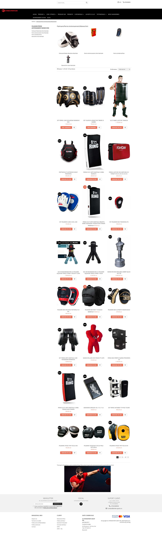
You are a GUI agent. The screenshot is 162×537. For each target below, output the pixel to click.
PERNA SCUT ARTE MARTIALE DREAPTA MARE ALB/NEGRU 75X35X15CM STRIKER (93, 222)
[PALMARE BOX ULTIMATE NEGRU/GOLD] (119, 296)
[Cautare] (86, 2)
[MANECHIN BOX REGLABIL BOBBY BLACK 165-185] (119, 252)
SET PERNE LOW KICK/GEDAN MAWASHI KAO (68, 121)
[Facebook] (81, 504)
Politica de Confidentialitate (50, 507)
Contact (34, 526)
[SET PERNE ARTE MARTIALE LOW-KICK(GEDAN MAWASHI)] (68, 339)
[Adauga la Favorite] (74, 127)
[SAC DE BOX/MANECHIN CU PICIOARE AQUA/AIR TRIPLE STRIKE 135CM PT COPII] (68, 252)
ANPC (58, 526)
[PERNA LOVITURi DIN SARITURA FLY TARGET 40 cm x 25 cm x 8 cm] (119, 152)
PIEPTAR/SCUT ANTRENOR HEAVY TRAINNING (68, 173)
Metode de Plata (61, 519)
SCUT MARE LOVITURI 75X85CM (119, 120)
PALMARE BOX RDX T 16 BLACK (93, 310)
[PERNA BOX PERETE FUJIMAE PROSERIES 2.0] (119, 339)
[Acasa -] (9, 11)
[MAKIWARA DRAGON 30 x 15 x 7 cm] (93, 388)
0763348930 (115, 506)
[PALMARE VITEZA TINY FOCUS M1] (119, 432)
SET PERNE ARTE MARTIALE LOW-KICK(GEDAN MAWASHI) (68, 358)
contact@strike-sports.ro (115, 508)
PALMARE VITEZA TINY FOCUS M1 (119, 445)
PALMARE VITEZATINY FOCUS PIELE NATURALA (93, 446)
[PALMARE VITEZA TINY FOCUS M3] (68, 432)
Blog (48, 17)
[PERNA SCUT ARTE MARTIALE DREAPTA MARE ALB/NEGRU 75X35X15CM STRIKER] (93, 202)
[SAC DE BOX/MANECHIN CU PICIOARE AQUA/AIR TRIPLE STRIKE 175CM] (93, 252)
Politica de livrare (36, 525)
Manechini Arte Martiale (38, 36)
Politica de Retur (61, 521)
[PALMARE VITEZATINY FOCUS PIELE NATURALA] (93, 432)
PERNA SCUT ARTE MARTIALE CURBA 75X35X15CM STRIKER (68, 408)
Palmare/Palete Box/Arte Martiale (40, 31)
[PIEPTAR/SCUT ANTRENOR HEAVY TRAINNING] (68, 152)
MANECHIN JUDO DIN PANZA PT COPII (93, 358)
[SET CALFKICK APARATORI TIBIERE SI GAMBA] (93, 97)
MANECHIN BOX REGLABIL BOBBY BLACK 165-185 (118, 272)
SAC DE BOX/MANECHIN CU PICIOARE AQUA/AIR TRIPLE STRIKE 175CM (93, 272)
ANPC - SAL (60, 528)
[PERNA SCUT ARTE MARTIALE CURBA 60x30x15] (93, 152)
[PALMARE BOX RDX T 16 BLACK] (93, 296)
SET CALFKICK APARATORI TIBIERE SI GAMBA (93, 121)
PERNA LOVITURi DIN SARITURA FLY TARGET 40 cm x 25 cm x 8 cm (119, 173)
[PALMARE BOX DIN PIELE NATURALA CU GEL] (68, 296)
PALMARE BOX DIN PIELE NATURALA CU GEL (68, 310)
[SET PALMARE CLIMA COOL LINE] (68, 202)
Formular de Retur (61, 525)
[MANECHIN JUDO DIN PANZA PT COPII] (93, 339)
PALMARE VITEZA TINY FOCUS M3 (68, 445)
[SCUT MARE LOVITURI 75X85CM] (119, 97)
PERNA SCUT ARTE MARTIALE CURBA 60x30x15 (93, 173)
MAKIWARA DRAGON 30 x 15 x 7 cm (94, 407)
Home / (34, 21)
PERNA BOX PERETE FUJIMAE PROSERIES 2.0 (119, 358)
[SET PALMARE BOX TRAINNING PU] (119, 202)
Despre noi (34, 519)
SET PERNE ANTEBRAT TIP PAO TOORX (119, 407)
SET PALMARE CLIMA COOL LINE (68, 222)
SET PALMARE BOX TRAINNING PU (119, 222)
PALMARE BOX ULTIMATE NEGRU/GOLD (119, 310)
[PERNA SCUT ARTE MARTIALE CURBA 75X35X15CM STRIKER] (68, 388)
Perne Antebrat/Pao (37, 34)
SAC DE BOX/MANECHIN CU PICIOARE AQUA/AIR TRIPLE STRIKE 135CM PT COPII (68, 272)
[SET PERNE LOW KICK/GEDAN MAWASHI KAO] (68, 96)
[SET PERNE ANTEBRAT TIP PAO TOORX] (119, 388)
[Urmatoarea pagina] (128, 457)
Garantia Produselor (62, 523)
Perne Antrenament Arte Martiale (40, 33)
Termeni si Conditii (36, 521)
